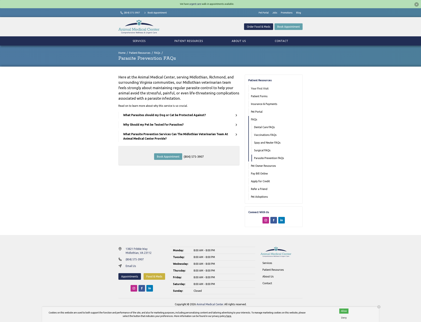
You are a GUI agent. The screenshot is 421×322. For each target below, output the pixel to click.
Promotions (287, 12)
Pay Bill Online (259, 173)
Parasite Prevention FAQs (269, 158)
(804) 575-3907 (194, 156)
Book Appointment (288, 26)
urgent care (195, 4)
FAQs (157, 52)
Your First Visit (260, 88)
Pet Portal (264, 12)
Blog (298, 12)
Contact (281, 40)
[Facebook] (273, 220)
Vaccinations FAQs (265, 134)
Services (139, 40)
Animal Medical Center (210, 304)
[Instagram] (265, 220)
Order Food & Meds (258, 26)
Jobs (274, 12)
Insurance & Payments (264, 103)
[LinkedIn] (281, 220)
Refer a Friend (259, 188)
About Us (239, 40)
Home (121, 52)
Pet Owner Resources (263, 165)
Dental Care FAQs (264, 127)
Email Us (131, 265)
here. (229, 316)
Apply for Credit (260, 181)
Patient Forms (259, 96)
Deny (344, 317)
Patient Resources (188, 40)
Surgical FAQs (262, 150)
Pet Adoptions (259, 196)
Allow (344, 311)
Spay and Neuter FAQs (267, 142)
